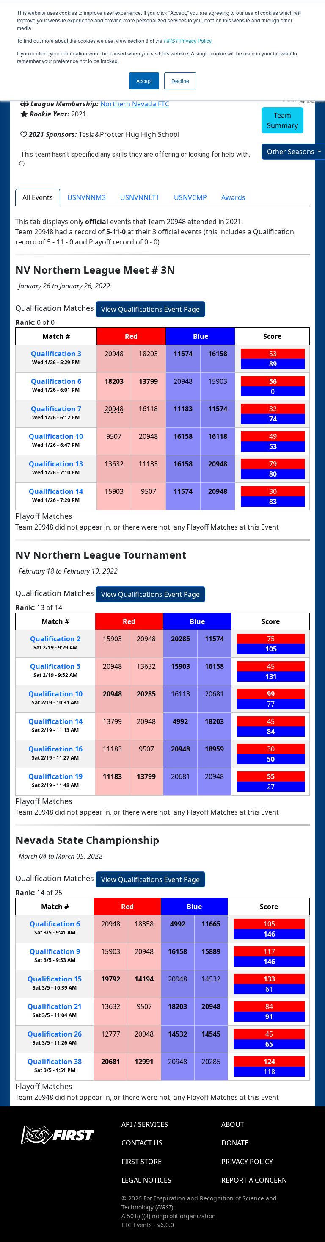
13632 (114, 464)
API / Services (144, 1124)
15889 (210, 951)
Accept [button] (144, 80)
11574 (183, 353)
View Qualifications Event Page (150, 309)
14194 (144, 979)
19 (55, 776)
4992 (180, 721)
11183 (183, 408)
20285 (180, 638)
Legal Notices (146, 1180)
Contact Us (141, 1143)
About (232, 1124)
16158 (217, 353)
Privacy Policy (187, 40)
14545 (210, 1034)
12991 (144, 1061)
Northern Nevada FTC (134, 103)
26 (55, 1034)
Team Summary (282, 120)
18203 (148, 353)
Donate (234, 1143)
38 (55, 1061)
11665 (210, 924)
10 (56, 436)
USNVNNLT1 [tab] (140, 197)
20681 (214, 694)
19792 (110, 979)
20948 (114, 353)
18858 (144, 924)
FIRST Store (141, 1161)
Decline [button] (180, 80)
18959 (214, 749)
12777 (110, 1034)
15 (55, 979)
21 (55, 1006)
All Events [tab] (37, 197)
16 (55, 749)
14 (56, 491)
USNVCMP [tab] (190, 197)
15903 (217, 381)
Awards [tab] (233, 197)
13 (56, 464)
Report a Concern (254, 1180)
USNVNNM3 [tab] (86, 197)
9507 (113, 436)
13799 (148, 381)
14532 (210, 979)
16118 (148, 408)
